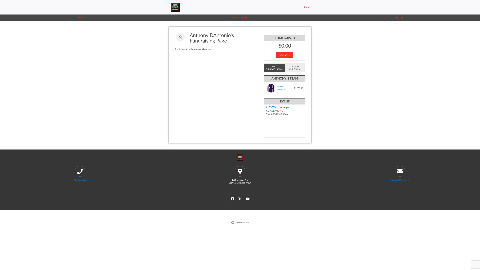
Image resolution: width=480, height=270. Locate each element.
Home (81, 17)
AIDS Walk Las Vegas (277, 107)
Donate (285, 55)
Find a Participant (240, 17)
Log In (306, 7)
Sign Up (399, 17)
